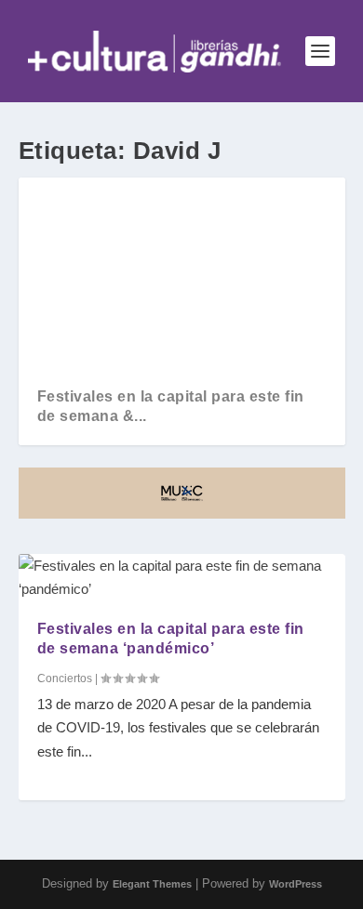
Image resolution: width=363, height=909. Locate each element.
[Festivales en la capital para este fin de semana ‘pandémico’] (182, 577)
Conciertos (64, 678)
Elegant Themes (152, 883)
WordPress (295, 883)
